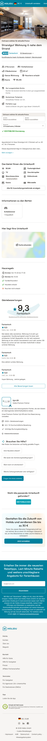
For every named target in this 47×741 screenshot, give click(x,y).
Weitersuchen (23, 502)
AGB (16, 734)
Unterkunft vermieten (32, 3)
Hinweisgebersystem (23, 737)
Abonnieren (23, 591)
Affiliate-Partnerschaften (11, 669)
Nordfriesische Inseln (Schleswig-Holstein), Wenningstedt (22, 57)
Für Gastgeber (8, 680)
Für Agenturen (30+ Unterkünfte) (14, 683)
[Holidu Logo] (6, 3)
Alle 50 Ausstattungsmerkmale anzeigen (23, 188)
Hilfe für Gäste (8, 658)
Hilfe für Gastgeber (9, 662)
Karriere (5, 640)
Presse (5, 665)
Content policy (37, 734)
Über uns (6, 643)
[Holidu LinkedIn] (23, 723)
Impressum (9, 734)
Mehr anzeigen (7, 153)
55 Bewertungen (26, 53)
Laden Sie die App (9, 698)
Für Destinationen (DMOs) (12, 687)
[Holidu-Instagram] (19, 723)
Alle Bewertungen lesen (23, 386)
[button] (23, 125)
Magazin (6, 647)
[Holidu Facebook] (28, 723)
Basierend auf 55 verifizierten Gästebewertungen (23, 317)
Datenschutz (24, 734)
